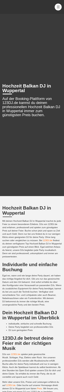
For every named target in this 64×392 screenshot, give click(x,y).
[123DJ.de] (13, 7)
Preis (39, 388)
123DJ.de (47, 240)
